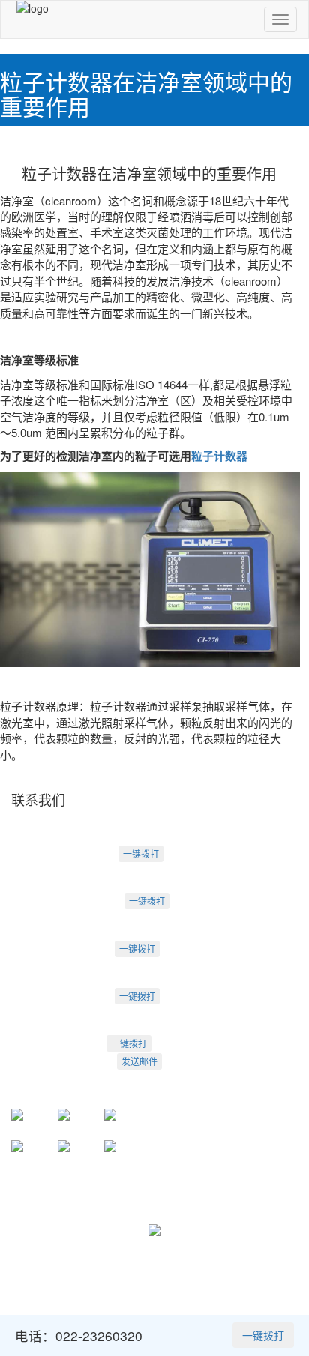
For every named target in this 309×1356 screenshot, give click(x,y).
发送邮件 (140, 1061)
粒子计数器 (219, 456)
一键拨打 (141, 853)
